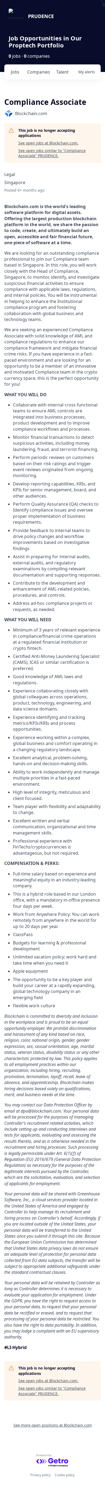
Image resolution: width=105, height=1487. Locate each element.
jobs (15, 72)
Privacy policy (40, 1475)
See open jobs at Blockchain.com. (48, 143)
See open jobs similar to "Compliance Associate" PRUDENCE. (52, 153)
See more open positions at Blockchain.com (52, 1425)
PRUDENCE (41, 16)
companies (38, 72)
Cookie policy (65, 1475)
